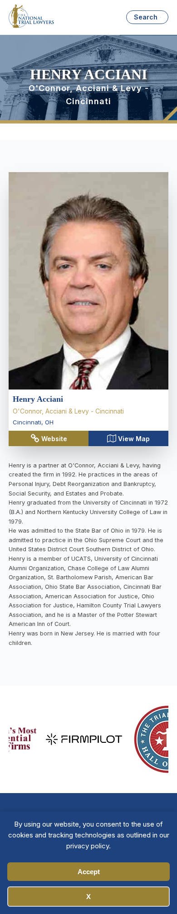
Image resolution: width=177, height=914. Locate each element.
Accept (89, 872)
